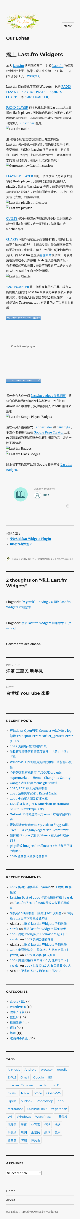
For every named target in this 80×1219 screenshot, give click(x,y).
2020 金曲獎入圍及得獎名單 (29, 798)
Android (30, 1069)
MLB (56, 1085)
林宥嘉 (35, 1124)
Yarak (14, 929)
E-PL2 (12, 1077)
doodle (62, 1069)
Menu (68, 25)
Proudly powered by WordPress (40, 1211)
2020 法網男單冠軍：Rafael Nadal (33, 793)
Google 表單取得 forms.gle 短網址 (33, 783)
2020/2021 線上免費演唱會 (28, 788)
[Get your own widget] (14, 380)
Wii (10, 1116)
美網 (57, 1132)
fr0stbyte (63, 427)
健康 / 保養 (17, 1012)
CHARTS (12, 97)
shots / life (17, 1001)
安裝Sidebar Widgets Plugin (30, 539)
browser (47, 1069)
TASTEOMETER (36, 97)
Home (10, 1191)
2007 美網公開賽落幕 (39, 939)
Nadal (25, 1093)
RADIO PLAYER (17, 107)
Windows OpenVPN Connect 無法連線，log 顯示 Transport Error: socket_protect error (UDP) (41, 736)
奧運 (24, 1124)
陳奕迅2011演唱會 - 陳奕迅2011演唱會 (36, 913)
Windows (24, 1116)
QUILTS (56, 92)
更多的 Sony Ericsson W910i (41, 971)
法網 (57, 1124)
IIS (50, 1077)
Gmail (24, 1077)
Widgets (33, 76)
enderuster (44, 427)
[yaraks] (23, 318)
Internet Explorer (20, 1085)
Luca (15, 558)
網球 (47, 1132)
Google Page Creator (49, 432)
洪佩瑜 (12, 1132)
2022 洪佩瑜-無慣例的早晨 (28, 746)
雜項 (13, 1033)
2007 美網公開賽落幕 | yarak (30, 887)
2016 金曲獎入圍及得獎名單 (28, 856)
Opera (12, 1101)
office (38, 1093)
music (69, 558)
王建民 (35, 1132)
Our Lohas (17, 38)
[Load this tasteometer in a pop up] (38, 380)
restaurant (15, 1109)
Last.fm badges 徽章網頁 (48, 395)
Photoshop (45, 1101)
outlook (26, 1101)
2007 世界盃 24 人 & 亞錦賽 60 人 (48, 965)
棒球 (47, 1124)
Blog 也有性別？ (21, 544)
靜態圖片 (46, 255)
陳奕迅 (35, 1140)
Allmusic (14, 1069)
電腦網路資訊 (44, 558)
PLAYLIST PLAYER (34, 92)
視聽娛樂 (16, 1022)
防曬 (24, 1140)
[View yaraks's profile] (29, 380)
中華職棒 (62, 1116)
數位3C (14, 1017)
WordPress (18, 1007)
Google (38, 1077)
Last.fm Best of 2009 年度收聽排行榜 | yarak (41, 897)
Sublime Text (37, 1109)
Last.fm (18, 65)
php (60, 1101)
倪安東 (12, 1124)
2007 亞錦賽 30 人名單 (40, 955)
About (10, 1200)
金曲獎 (12, 1140)
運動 (13, 1028)
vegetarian (59, 1109)
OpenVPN (53, 1093)
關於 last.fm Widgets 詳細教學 (45, 923)
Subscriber (26, 123)
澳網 (24, 1132)
